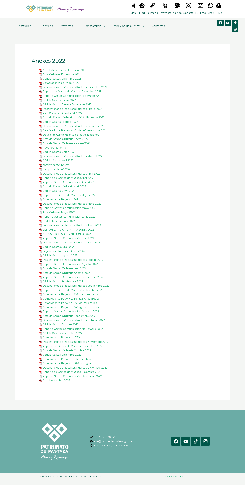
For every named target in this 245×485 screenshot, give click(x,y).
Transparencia (92, 26)
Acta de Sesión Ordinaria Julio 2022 (64, 268)
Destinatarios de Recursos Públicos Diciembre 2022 (75, 367)
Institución (24, 26)
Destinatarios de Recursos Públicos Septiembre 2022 (76, 285)
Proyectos (66, 26)
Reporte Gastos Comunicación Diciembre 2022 (72, 376)
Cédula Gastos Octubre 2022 (61, 324)
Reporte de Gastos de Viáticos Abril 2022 (68, 178)
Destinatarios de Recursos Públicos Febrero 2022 (73, 126)
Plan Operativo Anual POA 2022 (62, 113)
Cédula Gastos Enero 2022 (59, 100)
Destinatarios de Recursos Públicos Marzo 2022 (72, 156)
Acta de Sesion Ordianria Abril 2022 (64, 186)
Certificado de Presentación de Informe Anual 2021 (75, 130)
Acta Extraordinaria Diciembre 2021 (64, 70)
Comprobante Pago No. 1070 (61, 337)
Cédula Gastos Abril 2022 (58, 160)
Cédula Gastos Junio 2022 (59, 221)
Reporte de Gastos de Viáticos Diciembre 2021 (72, 91)
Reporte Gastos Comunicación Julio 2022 (68, 238)
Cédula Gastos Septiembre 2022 (63, 281)
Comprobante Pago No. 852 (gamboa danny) (71, 294)
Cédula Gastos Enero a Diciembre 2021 (67, 104)
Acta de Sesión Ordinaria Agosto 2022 (66, 272)
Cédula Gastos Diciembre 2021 (62, 78)
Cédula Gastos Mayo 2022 (59, 190)
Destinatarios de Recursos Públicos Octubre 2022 (74, 320)
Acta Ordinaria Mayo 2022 (59, 212)
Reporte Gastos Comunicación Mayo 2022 (69, 208)
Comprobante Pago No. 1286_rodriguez (68, 363)
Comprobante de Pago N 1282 (62, 83)
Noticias (48, 26)
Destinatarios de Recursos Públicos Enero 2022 (72, 109)
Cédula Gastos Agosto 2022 (60, 255)
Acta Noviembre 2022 (56, 380)
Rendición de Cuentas (126, 26)
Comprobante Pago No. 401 (60, 199)
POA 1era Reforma (54, 147)
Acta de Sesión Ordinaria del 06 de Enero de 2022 (74, 117)
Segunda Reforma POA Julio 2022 (64, 251)
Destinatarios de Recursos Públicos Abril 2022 (71, 173)
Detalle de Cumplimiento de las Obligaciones (71, 134)
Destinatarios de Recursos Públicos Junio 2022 (72, 225)
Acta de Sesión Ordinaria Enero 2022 (65, 139)
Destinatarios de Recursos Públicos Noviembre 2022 (76, 341)
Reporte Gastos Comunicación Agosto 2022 (70, 264)
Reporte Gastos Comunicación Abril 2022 (68, 182)
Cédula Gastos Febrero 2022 (60, 121)
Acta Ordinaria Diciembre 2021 (62, 74)
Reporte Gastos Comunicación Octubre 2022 (71, 311)
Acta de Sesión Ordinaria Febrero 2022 (67, 143)
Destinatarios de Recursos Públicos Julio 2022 (71, 242)
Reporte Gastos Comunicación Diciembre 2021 (72, 95)
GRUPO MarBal (173, 476)
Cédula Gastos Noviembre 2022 (62, 333)
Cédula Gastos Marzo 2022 (59, 152)
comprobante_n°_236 (56, 169)
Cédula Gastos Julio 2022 (58, 247)
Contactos (158, 26)
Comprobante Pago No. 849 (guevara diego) (71, 307)
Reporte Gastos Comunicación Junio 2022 (69, 216)
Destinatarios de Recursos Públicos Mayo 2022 (72, 203)
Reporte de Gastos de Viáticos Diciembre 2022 (72, 372)
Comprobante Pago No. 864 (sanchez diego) (71, 298)
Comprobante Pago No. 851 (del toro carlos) (70, 303)
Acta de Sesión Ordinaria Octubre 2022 (67, 350)
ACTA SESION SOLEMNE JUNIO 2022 (67, 234)
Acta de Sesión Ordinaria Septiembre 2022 (69, 315)
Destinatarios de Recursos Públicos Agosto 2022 (73, 259)
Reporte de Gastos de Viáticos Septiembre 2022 (73, 290)
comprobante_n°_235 (56, 165)
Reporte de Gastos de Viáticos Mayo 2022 (69, 195)
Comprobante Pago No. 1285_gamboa (67, 359)
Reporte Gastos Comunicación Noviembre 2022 (73, 329)
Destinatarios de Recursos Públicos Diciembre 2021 (75, 87)
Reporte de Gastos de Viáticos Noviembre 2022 (72, 346)
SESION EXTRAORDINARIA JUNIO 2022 (68, 229)
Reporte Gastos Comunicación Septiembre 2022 (73, 277)
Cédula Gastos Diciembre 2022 (62, 354)
